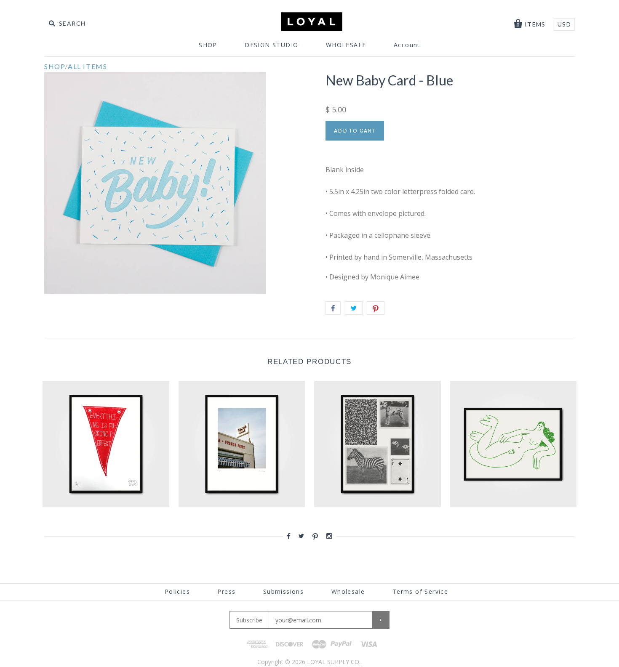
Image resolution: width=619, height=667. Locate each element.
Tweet (354, 308)
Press (226, 591)
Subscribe (249, 620)
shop (54, 66)
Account (407, 45)
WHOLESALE (346, 45)
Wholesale (348, 591)
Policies (177, 591)
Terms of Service (420, 591)
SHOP (208, 45)
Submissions (283, 591)
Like (333, 308)
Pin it (375, 308)
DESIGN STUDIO (271, 45)
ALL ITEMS (87, 66)
